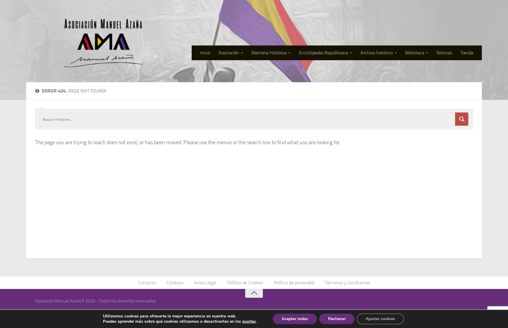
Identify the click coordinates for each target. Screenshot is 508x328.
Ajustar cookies (380, 319)
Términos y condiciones (347, 282)
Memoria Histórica (269, 52)
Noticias (444, 52)
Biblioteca (414, 52)
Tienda (466, 52)
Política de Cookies (245, 282)
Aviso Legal (205, 282)
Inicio (205, 52)
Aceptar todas (295, 319)
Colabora (174, 282)
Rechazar (337, 319)
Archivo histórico (376, 52)
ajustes (249, 321)
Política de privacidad (294, 282)
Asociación (228, 52)
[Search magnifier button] (461, 119)
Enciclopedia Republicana (323, 52)
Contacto (147, 282)
